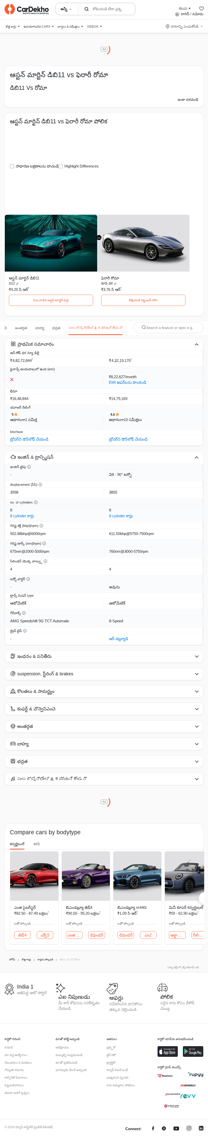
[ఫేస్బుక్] (153, 1129)
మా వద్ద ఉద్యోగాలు (16, 1055)
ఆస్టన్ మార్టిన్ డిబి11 (24, 278)
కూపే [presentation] (36, 844)
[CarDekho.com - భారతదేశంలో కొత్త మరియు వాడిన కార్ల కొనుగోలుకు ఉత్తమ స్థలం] (27, 9)
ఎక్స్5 (45, 935)
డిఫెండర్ (96, 935)
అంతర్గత (21, 328)
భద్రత (56, 328)
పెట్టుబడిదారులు (14, 1085)
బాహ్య (39, 328)
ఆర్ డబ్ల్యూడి (118, 639)
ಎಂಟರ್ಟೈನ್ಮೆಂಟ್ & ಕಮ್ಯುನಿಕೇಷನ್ (95, 328)
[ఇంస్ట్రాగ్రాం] (189, 1129)
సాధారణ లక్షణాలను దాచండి (37, 166)
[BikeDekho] (165, 1076)
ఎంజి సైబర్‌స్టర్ (25, 907)
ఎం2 (148, 935)
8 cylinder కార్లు (22, 516)
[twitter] (164, 1129)
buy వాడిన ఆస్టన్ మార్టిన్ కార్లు (51, 300)
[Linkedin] (201, 1129)
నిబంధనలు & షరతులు (18, 1062)
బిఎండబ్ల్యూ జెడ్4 (79, 907)
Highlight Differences (81, 166)
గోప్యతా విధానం (14, 1070)
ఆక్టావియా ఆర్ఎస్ (177, 935)
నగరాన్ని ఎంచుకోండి (184, 26)
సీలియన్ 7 (200, 935)
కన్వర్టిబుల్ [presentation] (17, 844)
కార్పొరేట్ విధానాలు (16, 1077)
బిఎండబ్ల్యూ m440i (131, 907)
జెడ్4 (22, 935)
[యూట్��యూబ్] (176, 1129)
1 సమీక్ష (31, 419)
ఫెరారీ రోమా (110, 278)
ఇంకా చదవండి (188, 99)
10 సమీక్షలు (133, 419)
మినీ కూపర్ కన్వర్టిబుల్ (186, 907)
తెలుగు (183, 8)
